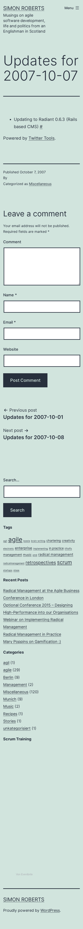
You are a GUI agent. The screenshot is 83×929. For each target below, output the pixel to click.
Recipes (10, 714)
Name (10, 295)
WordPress (50, 910)
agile (15, 539)
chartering (53, 540)
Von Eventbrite (24, 874)
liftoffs (68, 548)
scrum (64, 562)
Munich (9, 699)
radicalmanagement (13, 563)
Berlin (8, 677)
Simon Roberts (23, 8)
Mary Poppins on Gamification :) (32, 641)
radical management (55, 554)
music (27, 554)
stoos (16, 570)
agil (5, 541)
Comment (12, 242)
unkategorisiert (17, 728)
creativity (68, 540)
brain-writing (38, 541)
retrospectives (41, 562)
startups (7, 570)
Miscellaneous (40, 184)
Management (15, 684)
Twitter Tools (41, 138)
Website (10, 349)
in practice (56, 548)
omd (35, 555)
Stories (9, 721)
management (12, 554)
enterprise (23, 548)
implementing (40, 548)
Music (8, 706)
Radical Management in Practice (32, 634)
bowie (26, 541)
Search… (11, 480)
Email (9, 322)
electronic (8, 548)
